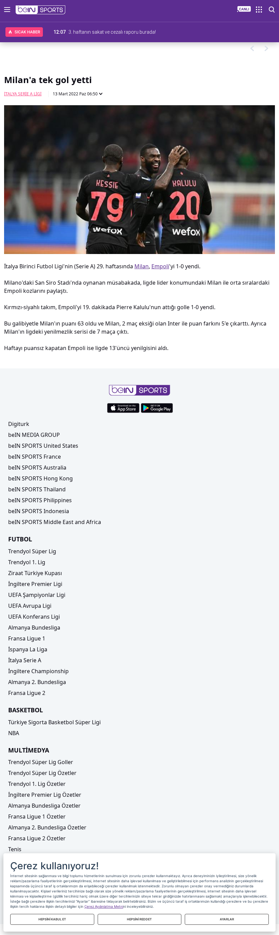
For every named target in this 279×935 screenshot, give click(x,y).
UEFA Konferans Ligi (34, 616)
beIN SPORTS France (34, 456)
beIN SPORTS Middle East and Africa (54, 522)
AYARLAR (227, 919)
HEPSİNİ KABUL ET (52, 919)
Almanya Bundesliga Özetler (44, 805)
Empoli (160, 266)
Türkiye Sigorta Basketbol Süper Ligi (54, 722)
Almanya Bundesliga (34, 627)
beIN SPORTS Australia (37, 467)
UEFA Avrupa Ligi (29, 605)
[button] (41, 9)
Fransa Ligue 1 (26, 638)
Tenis (14, 849)
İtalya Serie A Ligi (23, 94)
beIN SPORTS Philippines (40, 500)
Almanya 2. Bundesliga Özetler (47, 827)
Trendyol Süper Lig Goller (40, 762)
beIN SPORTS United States (43, 445)
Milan (141, 266)
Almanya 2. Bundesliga (37, 682)
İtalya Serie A (24, 660)
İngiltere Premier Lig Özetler (44, 794)
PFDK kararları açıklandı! (94, 32)
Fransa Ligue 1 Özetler (37, 816)
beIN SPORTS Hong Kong (40, 478)
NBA (13, 733)
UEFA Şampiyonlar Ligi (36, 595)
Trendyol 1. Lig (26, 562)
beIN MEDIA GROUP (34, 435)
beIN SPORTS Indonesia (38, 511)
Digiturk (18, 424)
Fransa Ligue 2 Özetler (37, 838)
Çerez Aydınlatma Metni (103, 906)
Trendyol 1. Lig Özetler (37, 784)
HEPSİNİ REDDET (139, 919)
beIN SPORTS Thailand (37, 489)
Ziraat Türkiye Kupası (35, 573)
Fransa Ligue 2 (26, 693)
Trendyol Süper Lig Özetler (42, 773)
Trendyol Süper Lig (32, 551)
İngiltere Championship (38, 671)
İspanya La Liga (27, 649)
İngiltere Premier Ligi (35, 584)
